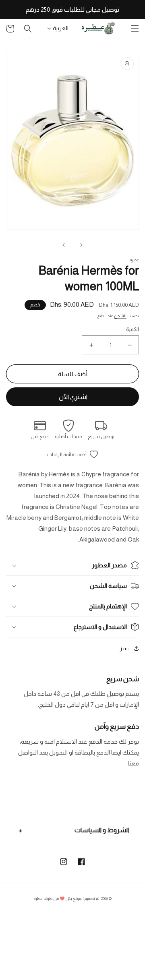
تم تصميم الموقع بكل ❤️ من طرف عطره (66, 898)
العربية (60, 28)
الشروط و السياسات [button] (102, 830)
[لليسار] (81, 245)
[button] (135, 28)
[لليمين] (63, 245)
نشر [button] (125, 648)
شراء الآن (72, 396)
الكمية (132, 329)
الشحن (120, 316)
